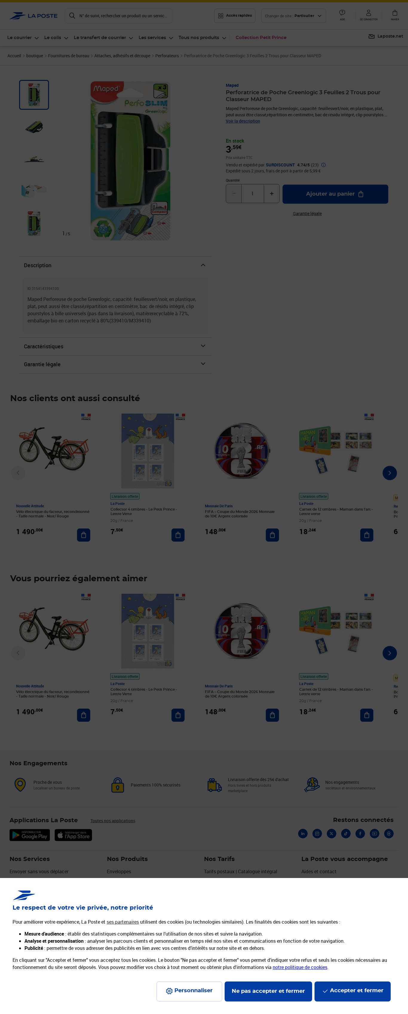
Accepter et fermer (357, 990)
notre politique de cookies (300, 967)
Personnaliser (193, 990)
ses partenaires (123, 922)
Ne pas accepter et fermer (268, 991)
